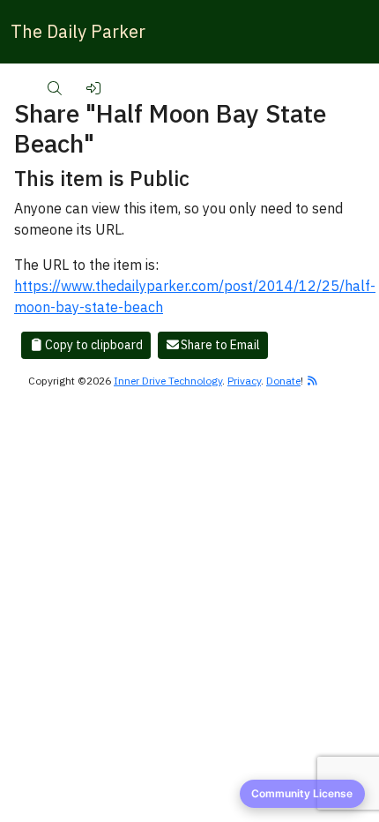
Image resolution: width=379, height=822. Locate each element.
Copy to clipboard (94, 345)
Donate (283, 380)
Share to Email (220, 345)
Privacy (244, 380)
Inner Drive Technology (168, 380)
